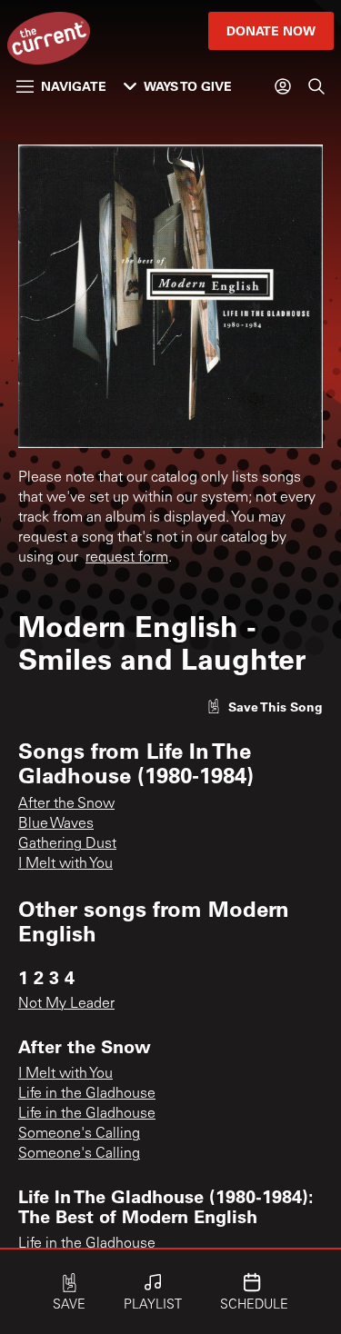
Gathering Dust (67, 844)
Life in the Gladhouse (86, 1094)
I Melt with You (65, 864)
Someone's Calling (79, 1134)
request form (126, 558)
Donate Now (271, 30)
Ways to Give (188, 86)
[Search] (316, 86)
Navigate (73, 86)
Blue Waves (56, 824)
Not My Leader (66, 1004)
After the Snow (66, 804)
